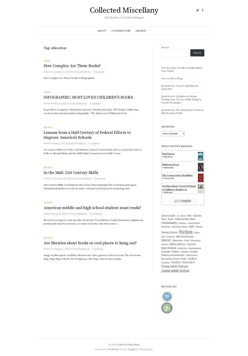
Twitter (176, 262)
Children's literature (185, 218)
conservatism (194, 223)
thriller (184, 258)
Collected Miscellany (124, 10)
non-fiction (168, 247)
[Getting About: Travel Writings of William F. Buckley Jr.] (201, 188)
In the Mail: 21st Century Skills (71, 172)
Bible (189, 215)
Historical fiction (184, 236)
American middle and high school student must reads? (92, 207)
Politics (175, 251)
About (102, 30)
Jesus (186, 240)
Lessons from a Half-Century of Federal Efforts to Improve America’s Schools (87, 135)
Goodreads (170, 237)
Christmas (182, 223)
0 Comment (99, 71)
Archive (140, 30)
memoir (164, 244)
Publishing (184, 251)
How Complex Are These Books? (72, 65)
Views (47, 60)
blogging (197, 215)
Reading (194, 251)
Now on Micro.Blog (172, 78)
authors (183, 216)
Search (165, 47)
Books (171, 219)
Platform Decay (170, 164)
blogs (164, 219)
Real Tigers (168, 153)
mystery (191, 243)
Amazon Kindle (168, 215)
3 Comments (96, 213)
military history (177, 243)
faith (191, 226)
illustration (177, 240)
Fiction (186, 231)
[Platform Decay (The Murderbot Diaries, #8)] (201, 167)
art (178, 216)
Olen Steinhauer (194, 248)
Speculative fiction (170, 258)
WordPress (113, 349)
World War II (188, 262)
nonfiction (182, 248)
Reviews (48, 127)
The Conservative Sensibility (177, 175)
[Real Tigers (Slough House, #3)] (201, 156)
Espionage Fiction (180, 226)
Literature (195, 240)
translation (165, 262)
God (163, 236)
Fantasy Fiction (169, 232)
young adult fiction (175, 270)
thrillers (192, 258)
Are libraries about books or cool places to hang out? (90, 243)
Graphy (131, 349)
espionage (165, 226)
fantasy (199, 226)
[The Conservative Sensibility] (201, 177)
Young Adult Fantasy (174, 266)
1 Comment (94, 143)
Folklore (197, 232)
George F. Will (169, 178)
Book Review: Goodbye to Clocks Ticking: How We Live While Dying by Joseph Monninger (181, 99)
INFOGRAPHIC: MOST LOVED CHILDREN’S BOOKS (88, 97)
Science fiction (191, 255)
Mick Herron (168, 157)
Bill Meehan (168, 192)
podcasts (165, 251)
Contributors (120, 30)
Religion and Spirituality (173, 255)
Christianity (169, 222)
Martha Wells (169, 167)
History (166, 240)
